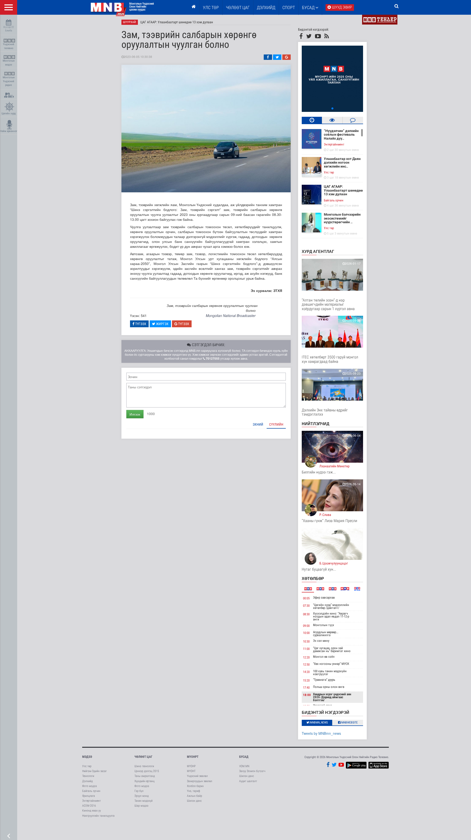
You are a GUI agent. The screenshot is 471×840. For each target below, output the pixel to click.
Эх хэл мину (321, 641)
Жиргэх (162, 324)
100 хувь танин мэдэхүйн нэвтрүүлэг (330, 672)
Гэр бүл (139, 791)
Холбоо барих (195, 786)
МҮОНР (191, 766)
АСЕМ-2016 (89, 805)
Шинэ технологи (144, 766)
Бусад (308, 7)
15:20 (306, 680)
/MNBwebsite (349, 722)
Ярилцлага (88, 796)
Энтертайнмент (334, 144)
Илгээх (135, 414)
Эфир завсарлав (324, 597)
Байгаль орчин (333, 200)
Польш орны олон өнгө (328, 687)
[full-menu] (8, 7)
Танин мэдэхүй (143, 800)
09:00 (306, 626)
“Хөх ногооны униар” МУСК (331, 664)
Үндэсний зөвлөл (197, 776)
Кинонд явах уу (91, 810)
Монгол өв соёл (324, 656)
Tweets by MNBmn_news (321, 733)
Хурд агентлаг (318, 251)
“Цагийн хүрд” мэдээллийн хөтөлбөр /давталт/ (331, 606)
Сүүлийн (276, 424)
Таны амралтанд (144, 776)
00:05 (306, 598)
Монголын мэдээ (9, 62)
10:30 (306, 641)
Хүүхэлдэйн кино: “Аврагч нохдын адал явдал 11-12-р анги (331, 616)
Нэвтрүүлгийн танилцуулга (98, 815)
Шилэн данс (194, 800)
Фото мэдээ (89, 786)
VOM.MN (244, 766)
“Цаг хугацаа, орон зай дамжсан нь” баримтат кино (332, 649)
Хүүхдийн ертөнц (144, 781)
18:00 (307, 695)
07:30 (306, 605)
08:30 (306, 614)
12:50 (306, 664)
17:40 (306, 687)
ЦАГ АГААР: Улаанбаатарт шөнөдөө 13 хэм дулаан (176, 22)
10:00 (306, 633)
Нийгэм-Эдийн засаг (94, 771)
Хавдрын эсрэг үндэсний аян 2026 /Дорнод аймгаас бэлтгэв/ (332, 697)
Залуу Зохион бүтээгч (252, 771)
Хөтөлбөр (313, 578)
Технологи (88, 776)
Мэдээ (87, 757)
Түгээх (140, 324)
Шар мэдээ (141, 805)
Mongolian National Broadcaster (231, 315)
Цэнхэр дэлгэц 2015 (146, 771)
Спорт (288, 7)
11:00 (306, 649)
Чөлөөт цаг (143, 757)
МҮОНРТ (192, 757)
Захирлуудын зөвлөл (199, 781)
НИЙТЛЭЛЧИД (315, 423)
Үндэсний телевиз (8, 46)
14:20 (306, 672)
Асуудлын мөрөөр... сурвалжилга (325, 633)
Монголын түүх (323, 625)
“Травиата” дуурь (324, 680)
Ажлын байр (194, 796)
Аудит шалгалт (248, 781)
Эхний (258, 424)
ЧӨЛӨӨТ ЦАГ (238, 7)
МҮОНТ (191, 771)
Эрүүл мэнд (141, 796)
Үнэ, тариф (193, 791)
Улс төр (211, 7)
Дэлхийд (266, 7)
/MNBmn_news (318, 722)
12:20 (306, 657)
